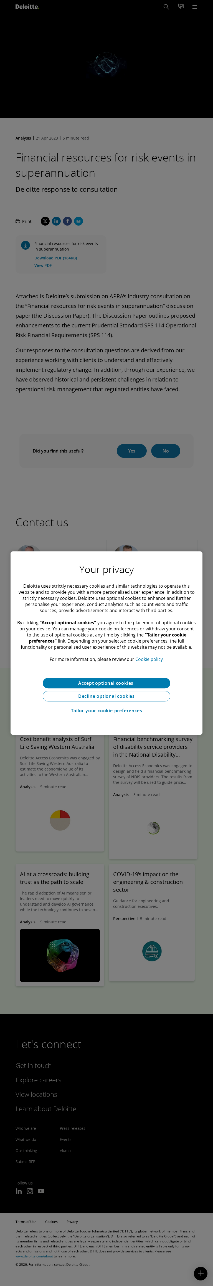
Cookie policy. (149, 659)
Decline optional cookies (106, 696)
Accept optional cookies (106, 683)
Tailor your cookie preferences (106, 711)
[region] (106, 643)
